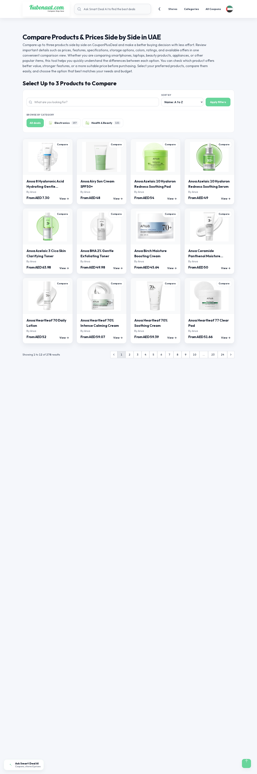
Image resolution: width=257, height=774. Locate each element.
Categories (191, 9)
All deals (35, 123)
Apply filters (218, 102)
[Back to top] (246, 763)
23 (212, 354)
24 (222, 354)
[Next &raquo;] (230, 354)
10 (194, 354)
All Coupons (213, 9)
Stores (172, 9)
